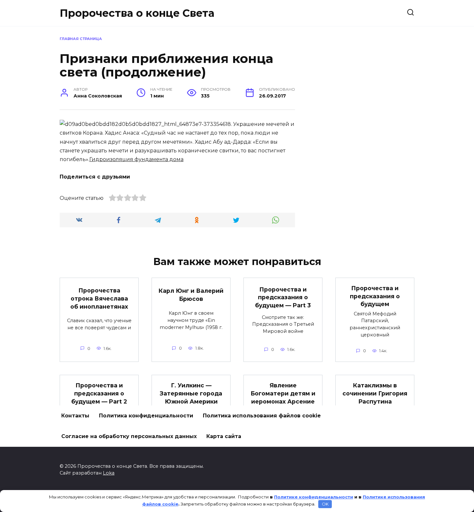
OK (325, 504)
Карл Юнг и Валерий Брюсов (191, 294)
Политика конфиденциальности (146, 416)
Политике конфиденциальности (313, 496)
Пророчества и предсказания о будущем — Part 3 (283, 297)
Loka (108, 473)
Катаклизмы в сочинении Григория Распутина (374, 393)
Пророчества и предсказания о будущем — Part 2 (99, 393)
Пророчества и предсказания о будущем (375, 296)
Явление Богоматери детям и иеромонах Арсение (283, 393)
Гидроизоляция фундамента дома (136, 159)
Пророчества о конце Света (137, 13)
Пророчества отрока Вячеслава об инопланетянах (99, 298)
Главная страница (81, 38)
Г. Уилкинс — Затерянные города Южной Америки (191, 393)
